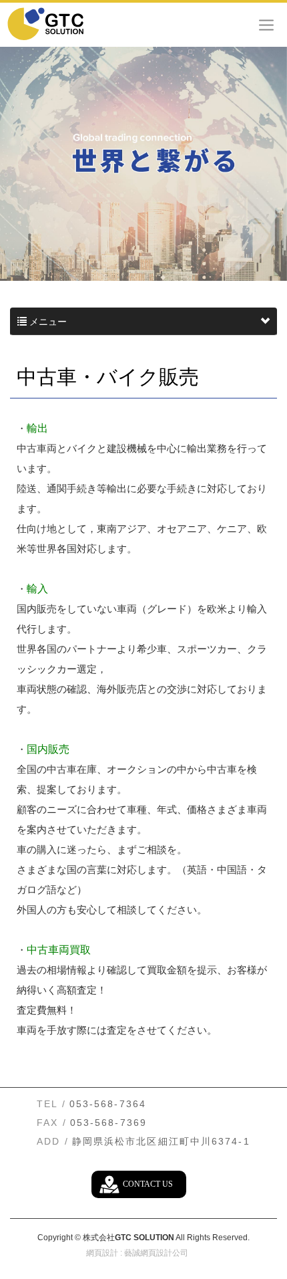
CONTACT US (148, 1184)
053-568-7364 (107, 1103)
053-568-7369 (108, 1122)
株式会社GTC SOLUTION (57, 23)
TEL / (51, 1103)
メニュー (47, 321)
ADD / (53, 1141)
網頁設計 (102, 1253)
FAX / (52, 1122)
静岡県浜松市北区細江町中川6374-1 (161, 1141)
